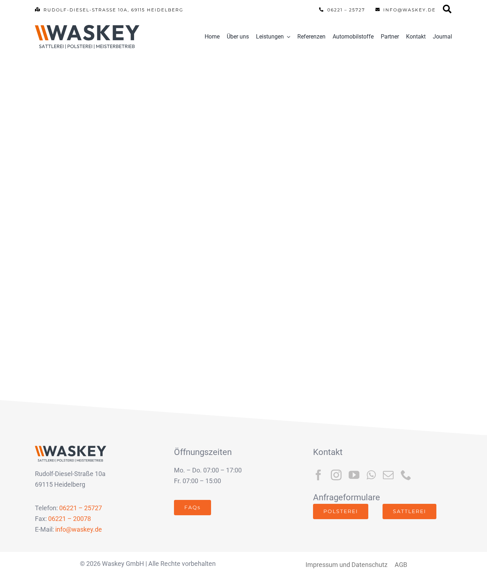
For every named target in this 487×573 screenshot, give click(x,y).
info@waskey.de (78, 529)
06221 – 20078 (69, 518)
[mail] (388, 475)
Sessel (129, 253)
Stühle (165, 253)
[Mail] (447, 11)
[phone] (406, 475)
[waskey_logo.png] (87, 28)
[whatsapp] (371, 475)
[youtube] (354, 475)
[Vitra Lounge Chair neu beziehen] (136, 143)
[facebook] (318, 475)
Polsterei (89, 253)
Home (49, 253)
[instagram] (336, 475)
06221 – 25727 (80, 508)
